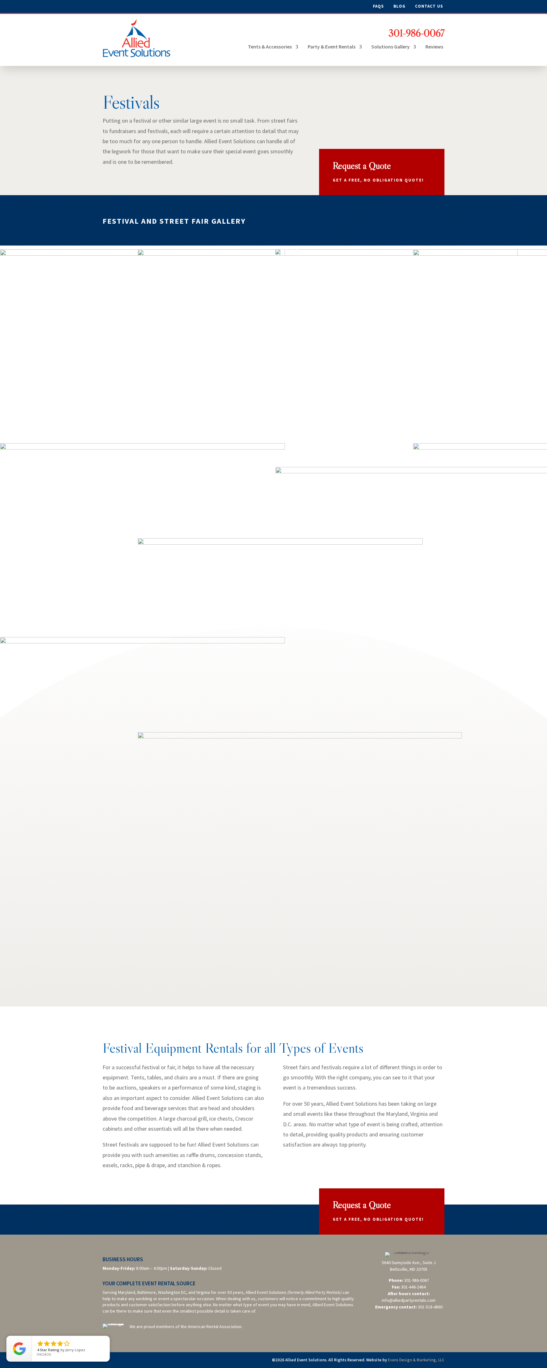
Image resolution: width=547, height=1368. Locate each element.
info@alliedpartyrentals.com (409, 1300)
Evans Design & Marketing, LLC (416, 1360)
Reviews (434, 47)
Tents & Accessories (270, 47)
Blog (399, 6)
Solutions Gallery (390, 47)
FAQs (378, 6)
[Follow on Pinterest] (132, 7)
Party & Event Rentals (331, 47)
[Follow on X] (119, 6)
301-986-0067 (416, 33)
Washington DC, (172, 1292)
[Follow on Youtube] (144, 7)
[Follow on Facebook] (108, 7)
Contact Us (429, 6)
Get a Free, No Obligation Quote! (378, 180)
